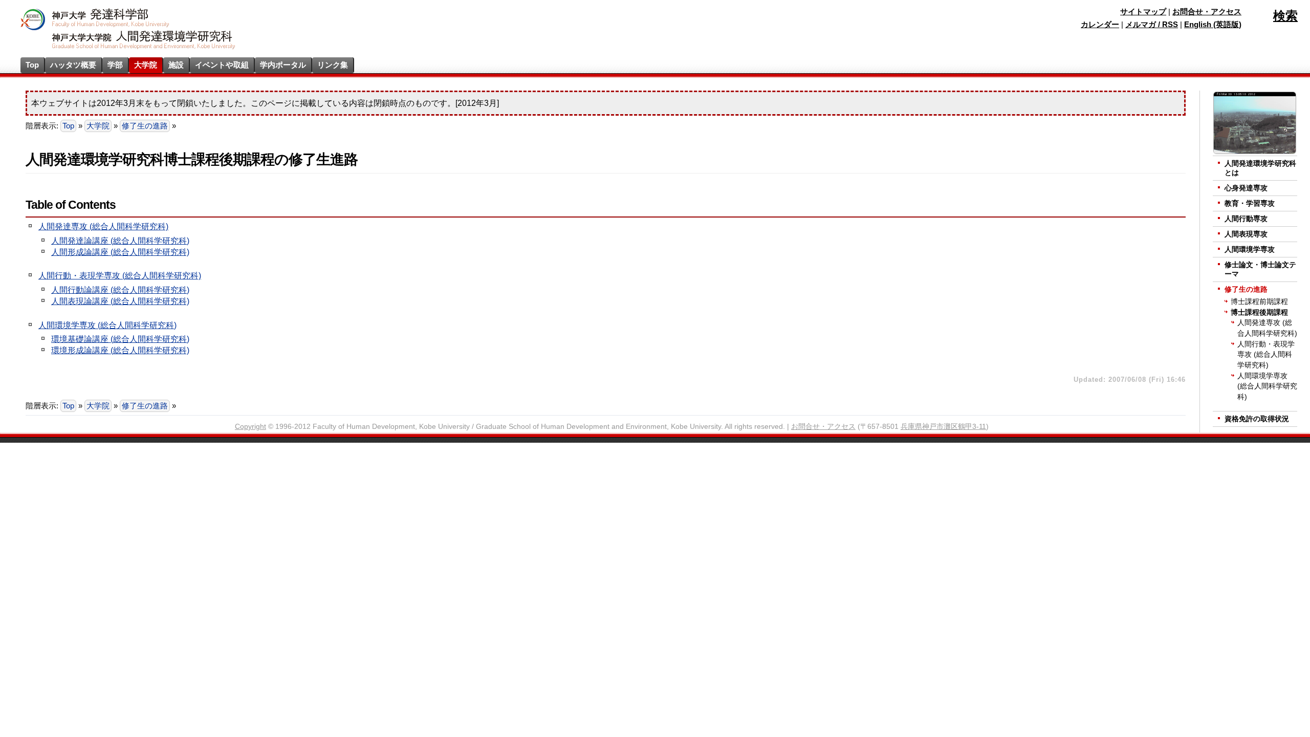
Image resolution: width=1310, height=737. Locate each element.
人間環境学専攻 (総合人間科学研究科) (107, 325)
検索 (1285, 16)
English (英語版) (1212, 24)
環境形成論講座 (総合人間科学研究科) (120, 350)
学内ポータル (283, 64)
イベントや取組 (222, 64)
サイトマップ (1143, 12)
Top (32, 64)
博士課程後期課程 (1259, 312)
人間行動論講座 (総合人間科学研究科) (120, 290)
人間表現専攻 (1246, 234)
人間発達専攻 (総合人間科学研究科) (103, 226)
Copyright (250, 426)
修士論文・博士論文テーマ (1260, 269)
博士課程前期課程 (1259, 302)
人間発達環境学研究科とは (1260, 168)
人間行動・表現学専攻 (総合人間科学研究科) (119, 275)
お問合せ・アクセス (1206, 12)
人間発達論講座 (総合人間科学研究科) (120, 240)
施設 (176, 64)
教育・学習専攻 (1250, 203)
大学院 (145, 64)
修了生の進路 (145, 126)
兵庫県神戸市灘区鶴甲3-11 (943, 426)
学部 (115, 64)
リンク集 (332, 64)
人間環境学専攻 (1250, 249)
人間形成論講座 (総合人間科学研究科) (120, 252)
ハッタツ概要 (73, 64)
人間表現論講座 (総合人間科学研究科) (120, 301)
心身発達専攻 (1246, 188)
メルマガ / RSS (1151, 24)
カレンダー (1100, 24)
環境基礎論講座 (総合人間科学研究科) (120, 339)
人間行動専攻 (1246, 219)
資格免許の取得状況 (1257, 419)
